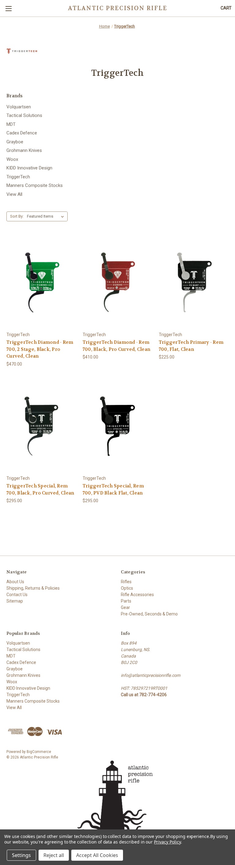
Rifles (126, 581)
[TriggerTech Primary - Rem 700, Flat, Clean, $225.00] (194, 282)
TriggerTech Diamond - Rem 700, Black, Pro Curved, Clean (116, 345)
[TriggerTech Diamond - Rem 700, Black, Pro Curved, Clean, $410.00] (117, 282)
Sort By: (17, 216)
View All (14, 194)
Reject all (53, 855)
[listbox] (46, 216)
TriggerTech (18, 177)
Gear (125, 607)
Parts (126, 601)
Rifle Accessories (137, 594)
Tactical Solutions (24, 115)
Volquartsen (18, 107)
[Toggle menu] (8, 8)
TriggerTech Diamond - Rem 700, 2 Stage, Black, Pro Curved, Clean (39, 349)
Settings (21, 855)
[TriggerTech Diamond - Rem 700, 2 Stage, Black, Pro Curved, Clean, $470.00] (41, 282)
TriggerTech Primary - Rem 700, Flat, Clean (191, 345)
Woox (12, 159)
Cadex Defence (21, 133)
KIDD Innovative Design (29, 168)
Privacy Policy (167, 842)
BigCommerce (39, 752)
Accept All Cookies (97, 855)
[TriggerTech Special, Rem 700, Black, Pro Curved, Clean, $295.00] (41, 426)
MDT (11, 124)
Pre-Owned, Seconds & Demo (149, 613)
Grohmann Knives (24, 150)
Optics (127, 588)
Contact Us (17, 594)
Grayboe (14, 142)
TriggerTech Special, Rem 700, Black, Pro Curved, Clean (40, 489)
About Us (15, 581)
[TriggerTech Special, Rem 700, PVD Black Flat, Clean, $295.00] (117, 426)
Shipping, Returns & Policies (33, 588)
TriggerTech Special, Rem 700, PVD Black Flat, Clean (113, 489)
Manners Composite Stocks (34, 185)
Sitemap (14, 601)
